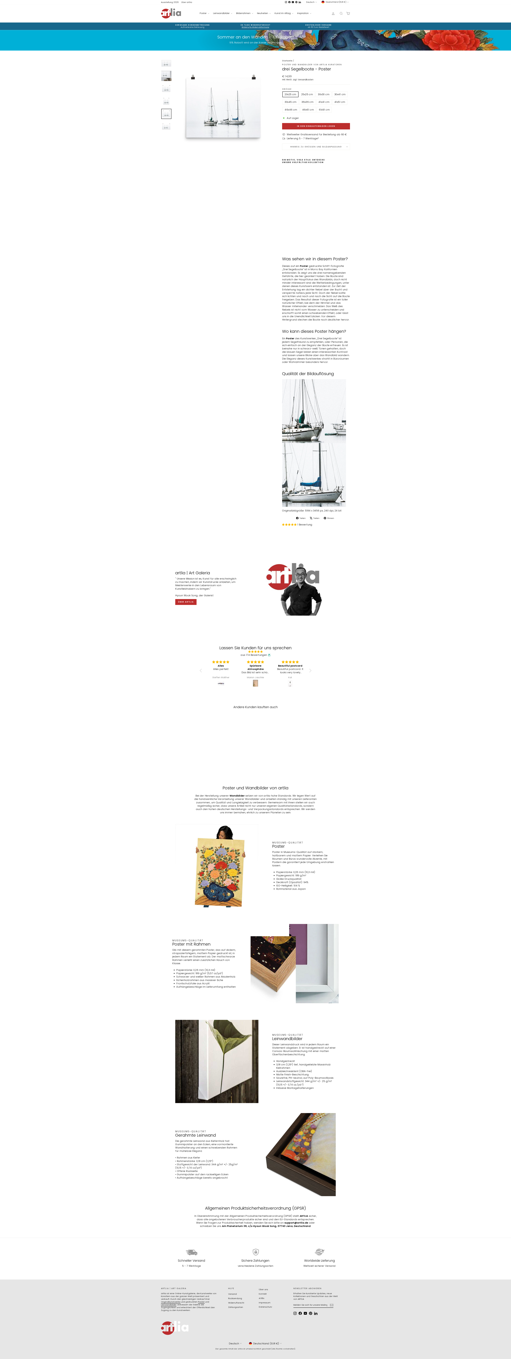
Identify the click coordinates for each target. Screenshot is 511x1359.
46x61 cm (308, 109)
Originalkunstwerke (170, 1301)
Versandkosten (305, 79)
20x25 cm (290, 94)
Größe (287, 89)
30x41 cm (340, 94)
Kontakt (263, 1293)
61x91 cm (324, 109)
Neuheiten (263, 13)
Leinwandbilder (221, 13)
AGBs (261, 1298)
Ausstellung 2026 (170, 2)
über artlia (186, 602)
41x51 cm (339, 102)
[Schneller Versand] (191, 1252)
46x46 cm (291, 109)
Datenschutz (265, 1306)
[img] (255, 651)
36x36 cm (308, 102)
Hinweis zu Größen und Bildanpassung (316, 146)
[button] (201, 670)
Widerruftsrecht (236, 1302)
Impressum (264, 1302)
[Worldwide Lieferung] (319, 1252)
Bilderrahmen (243, 13)
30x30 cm (323, 94)
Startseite (287, 60)
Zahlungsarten (235, 1307)
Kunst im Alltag (283, 13)
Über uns (263, 1289)
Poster (203, 13)
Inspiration (303, 13)
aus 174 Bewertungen (254, 655)
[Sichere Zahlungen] (255, 1252)
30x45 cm (290, 102)
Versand (232, 1294)
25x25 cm (307, 94)
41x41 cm (323, 102)
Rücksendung (235, 1298)
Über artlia (186, 2)
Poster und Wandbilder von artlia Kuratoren (312, 64)
